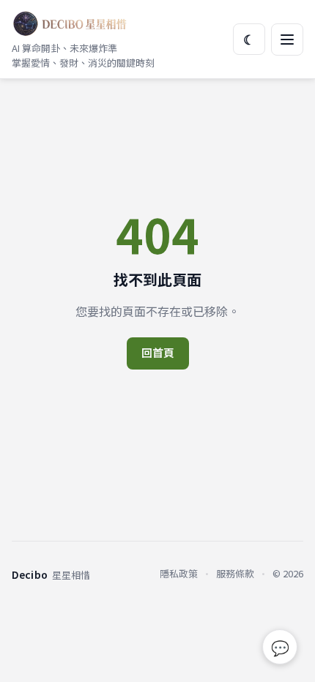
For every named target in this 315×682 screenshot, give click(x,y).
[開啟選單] (287, 39)
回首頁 (157, 352)
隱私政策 (179, 573)
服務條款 (235, 573)
